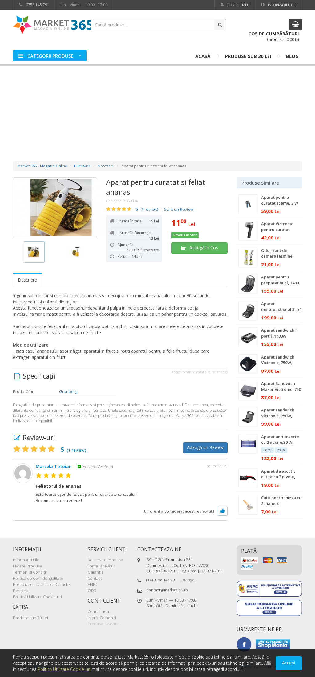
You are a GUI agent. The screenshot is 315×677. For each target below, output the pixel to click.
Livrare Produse (27, 566)
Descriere (27, 280)
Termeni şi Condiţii (30, 572)
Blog (292, 56)
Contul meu (237, 4)
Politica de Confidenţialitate (38, 578)
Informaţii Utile (282, 4)
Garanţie (96, 572)
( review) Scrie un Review (164, 209)
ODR (92, 590)
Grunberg (68, 391)
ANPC (93, 584)
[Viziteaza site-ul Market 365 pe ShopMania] (273, 644)
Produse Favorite (103, 624)
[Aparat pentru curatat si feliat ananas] (55, 207)
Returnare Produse (105, 560)
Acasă (202, 56)
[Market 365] (53, 24)
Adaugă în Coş (202, 247)
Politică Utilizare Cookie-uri (37, 596)
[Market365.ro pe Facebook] (244, 644)
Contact (95, 578)
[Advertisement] (157, 107)
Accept (289, 663)
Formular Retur (101, 566)
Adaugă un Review (205, 447)
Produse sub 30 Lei (248, 56)
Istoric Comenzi (102, 617)
